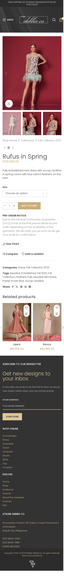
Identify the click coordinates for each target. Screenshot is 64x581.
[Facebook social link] (13, 286)
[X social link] (17, 286)
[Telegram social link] (30, 286)
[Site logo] (33, 19)
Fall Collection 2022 (49, 140)
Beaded (15, 273)
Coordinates (10, 435)
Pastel (6, 281)
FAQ (5, 505)
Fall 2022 (42, 273)
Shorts (6, 455)
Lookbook (8, 489)
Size (5, 187)
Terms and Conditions (32, 555)
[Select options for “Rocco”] (57, 314)
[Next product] (13, 148)
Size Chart (12, 244)
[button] (6, 73)
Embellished (28, 273)
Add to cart (29, 205)
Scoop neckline (34, 281)
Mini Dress (50, 277)
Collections (27, 140)
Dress (21, 267)
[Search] (54, 19)
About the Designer (13, 497)
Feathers (21, 277)
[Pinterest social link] (21, 286)
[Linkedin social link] (26, 286)
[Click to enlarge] (9, 104)
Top (5, 463)
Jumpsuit (7, 451)
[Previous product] (5, 148)
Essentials (8, 443)
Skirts (5, 459)
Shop (5, 485)
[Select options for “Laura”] (27, 314)
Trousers (7, 467)
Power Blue (17, 281)
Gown (6, 447)
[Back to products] (9, 148)
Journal (7, 493)
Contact (7, 501)
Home (6, 481)
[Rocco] (47, 322)
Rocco (47, 344)
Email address (10, 399)
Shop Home (10, 140)
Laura (16, 344)
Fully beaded (35, 277)
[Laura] (17, 322)
